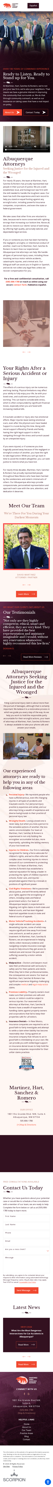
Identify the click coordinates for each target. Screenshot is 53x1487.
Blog (26, 1436)
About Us (26, 1427)
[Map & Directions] (26, 1413)
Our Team (26, 1430)
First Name (10, 1216)
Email (7, 1241)
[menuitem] (26, 1424)
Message (9, 1258)
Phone (8, 1233)
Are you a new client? (15, 1249)
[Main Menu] (46, 5)
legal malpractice (40, 984)
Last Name (10, 1225)
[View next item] (28, 352)
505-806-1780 (26, 1120)
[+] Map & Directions (26, 1124)
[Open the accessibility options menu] (48, 1482)
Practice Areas (26, 1433)
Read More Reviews (32, 657)
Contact (26, 1439)
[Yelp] (28, 1394)
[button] (39, 749)
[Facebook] (24, 1394)
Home (26, 1424)
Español (33, 5)
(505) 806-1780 (12, 281)
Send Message (23, 1290)
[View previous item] (24, 352)
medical (24, 984)
